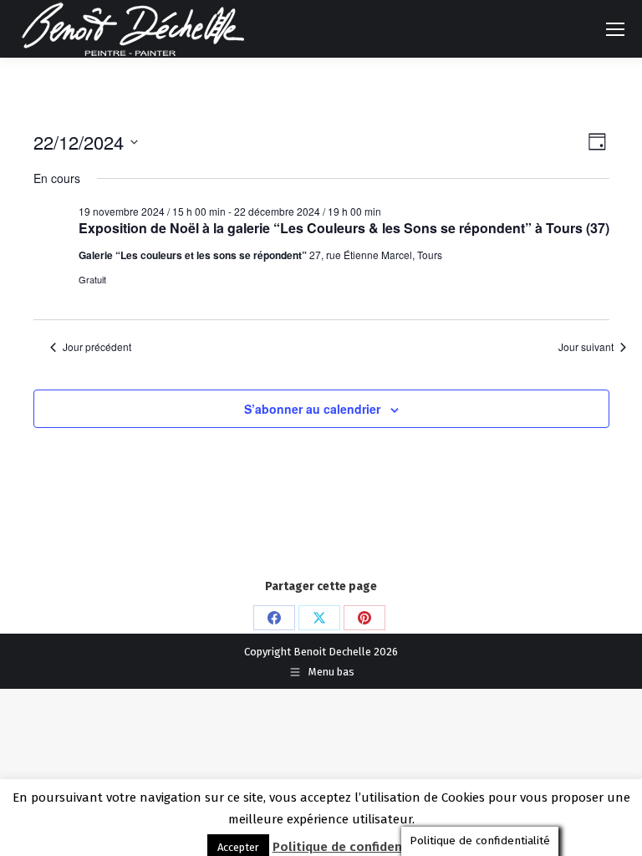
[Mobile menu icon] (615, 29)
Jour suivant (586, 347)
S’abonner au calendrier (312, 408)
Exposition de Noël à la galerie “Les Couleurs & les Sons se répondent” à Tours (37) (344, 227)
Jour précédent (97, 347)
